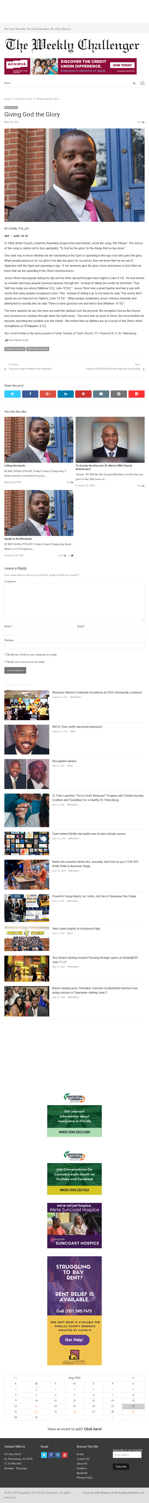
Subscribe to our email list (127, 1449)
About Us (82, 1463)
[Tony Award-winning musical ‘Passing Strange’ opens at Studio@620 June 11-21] (26, 957)
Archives (82, 1468)
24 (36, 1411)
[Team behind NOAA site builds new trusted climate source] (26, 834)
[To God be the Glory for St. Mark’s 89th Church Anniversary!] (110, 419)
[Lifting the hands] (38, 419)
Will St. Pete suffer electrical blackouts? (77, 727)
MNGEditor (75, 697)
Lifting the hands (14, 466)
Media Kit (82, 1473)
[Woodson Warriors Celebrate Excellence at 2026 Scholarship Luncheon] (26, 692)
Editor (73, 731)
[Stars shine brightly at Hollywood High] (26, 928)
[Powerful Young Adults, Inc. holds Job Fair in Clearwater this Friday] (26, 896)
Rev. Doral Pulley (38, 349)
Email (81, 626)
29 (133, 1411)
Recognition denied (64, 761)
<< (15, 1378)
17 (36, 1406)
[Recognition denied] (26, 761)
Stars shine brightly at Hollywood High (76, 929)
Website (9, 640)
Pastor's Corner (11, 107)
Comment (10, 581)
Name (8, 626)
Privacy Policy (85, 1477)
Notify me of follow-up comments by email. (32, 654)
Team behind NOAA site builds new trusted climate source (89, 834)
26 (74, 1411)
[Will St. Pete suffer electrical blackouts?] (26, 727)
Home (80, 1454)
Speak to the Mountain (18, 539)
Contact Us (83, 1459)
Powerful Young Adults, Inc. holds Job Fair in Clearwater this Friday (94, 896)
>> (133, 1378)
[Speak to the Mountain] (38, 492)
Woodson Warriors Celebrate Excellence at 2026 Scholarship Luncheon (97, 692)
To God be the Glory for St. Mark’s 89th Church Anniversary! (104, 467)
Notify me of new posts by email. (26, 662)
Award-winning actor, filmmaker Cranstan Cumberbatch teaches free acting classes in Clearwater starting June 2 (95, 990)
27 (36, 1389)
